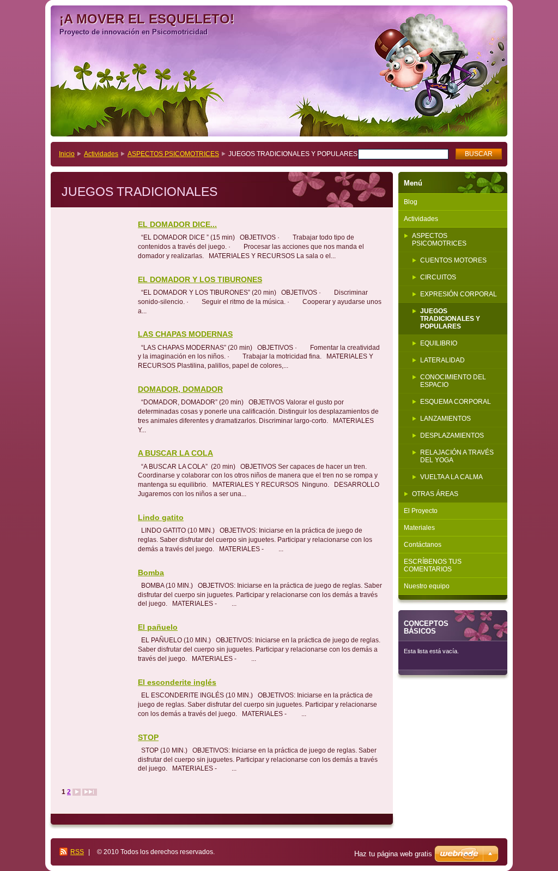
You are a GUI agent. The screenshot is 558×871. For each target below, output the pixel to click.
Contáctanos (422, 544)
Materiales (419, 528)
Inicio (67, 154)
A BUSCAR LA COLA (175, 453)
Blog (410, 202)
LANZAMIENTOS (445, 418)
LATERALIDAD (442, 360)
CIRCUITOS (438, 277)
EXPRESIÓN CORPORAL (458, 294)
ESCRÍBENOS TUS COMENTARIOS (433, 565)
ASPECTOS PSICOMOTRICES (173, 154)
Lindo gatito (161, 517)
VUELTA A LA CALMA (451, 477)
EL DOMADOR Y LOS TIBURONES (200, 279)
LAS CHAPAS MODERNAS (185, 334)
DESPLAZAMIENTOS (452, 435)
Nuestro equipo (427, 586)
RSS (77, 852)
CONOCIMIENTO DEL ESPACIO (453, 381)
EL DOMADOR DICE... (177, 224)
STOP (148, 737)
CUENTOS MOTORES (453, 260)
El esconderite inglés (177, 682)
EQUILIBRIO (438, 343)
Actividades (101, 154)
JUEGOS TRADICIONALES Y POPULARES (450, 318)
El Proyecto (421, 511)
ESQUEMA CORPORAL (455, 401)
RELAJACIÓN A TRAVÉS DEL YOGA (457, 456)
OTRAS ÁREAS (435, 494)
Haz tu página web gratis (393, 854)
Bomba (151, 572)
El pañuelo (158, 627)
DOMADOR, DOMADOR (180, 389)
